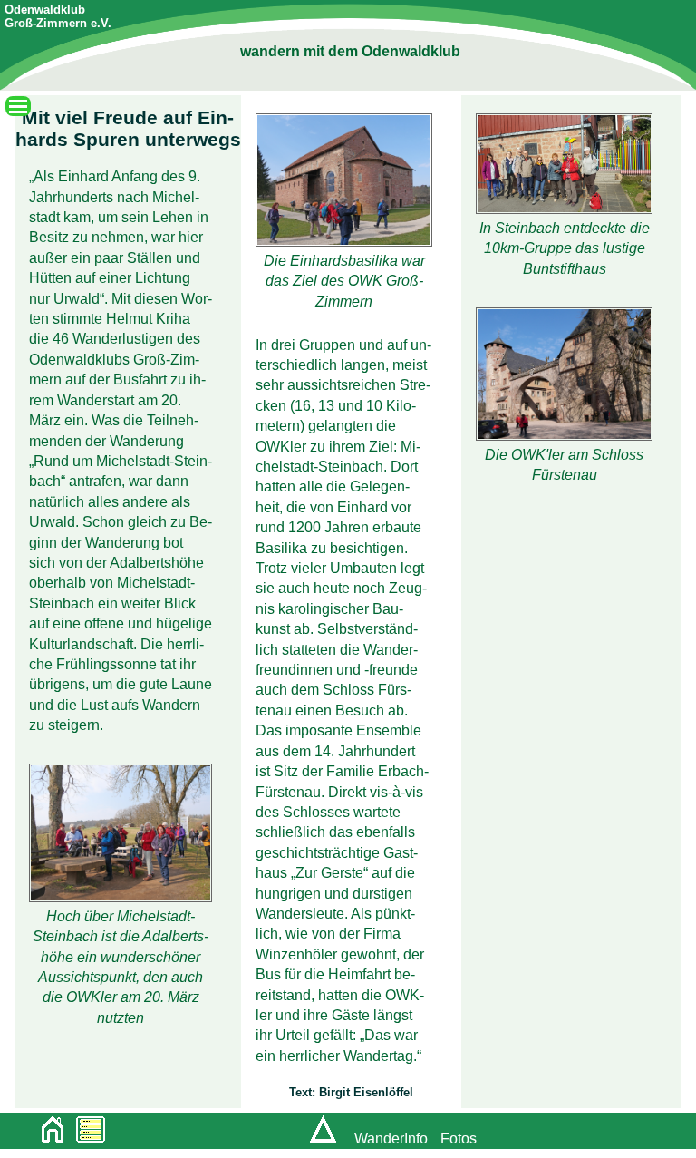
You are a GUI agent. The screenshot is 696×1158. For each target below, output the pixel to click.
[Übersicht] (86, 1132)
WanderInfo (391, 1138)
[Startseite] (48, 1132)
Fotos (458, 1138)
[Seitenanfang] (319, 1138)
